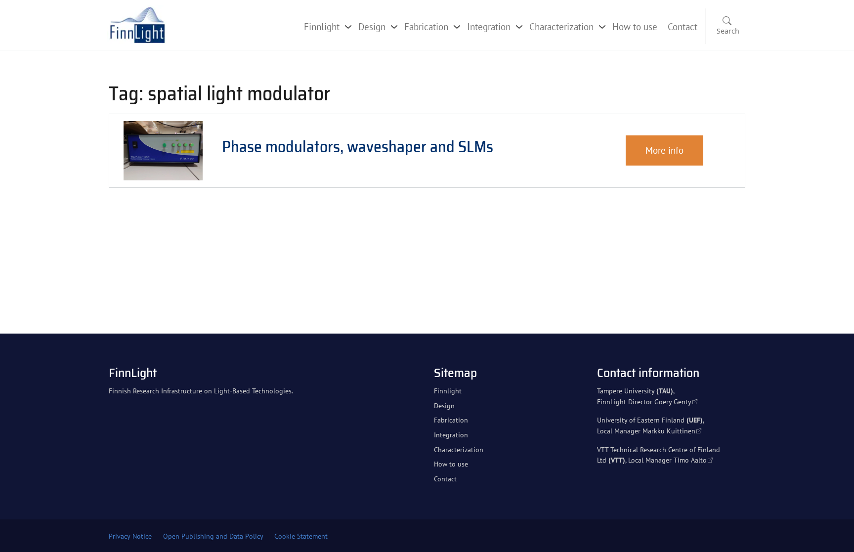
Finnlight (322, 26)
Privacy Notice (130, 536)
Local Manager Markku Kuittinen (646, 430)
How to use (634, 26)
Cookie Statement (301, 536)
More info (664, 150)
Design (371, 26)
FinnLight (133, 372)
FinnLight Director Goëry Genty (644, 401)
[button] (726, 26)
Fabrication (426, 26)
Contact (682, 26)
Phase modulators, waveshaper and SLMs (357, 146)
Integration (489, 26)
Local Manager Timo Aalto (667, 460)
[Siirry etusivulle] (137, 24)
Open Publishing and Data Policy (213, 536)
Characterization (561, 26)
